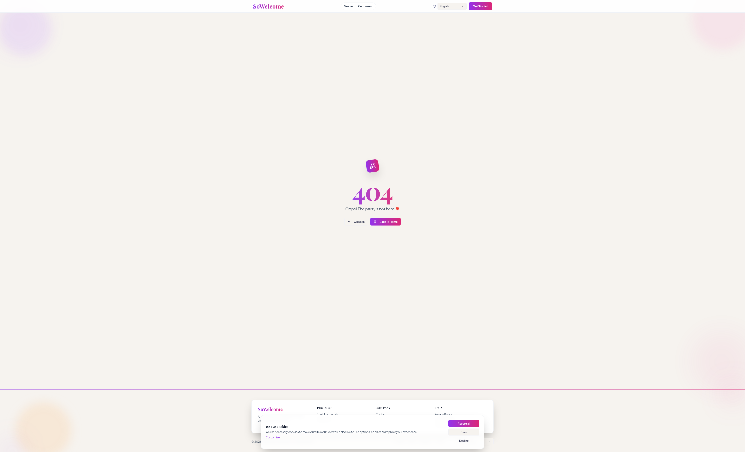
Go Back (359, 221)
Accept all (464, 423)
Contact (381, 414)
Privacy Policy (443, 414)
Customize (273, 437)
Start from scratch (328, 414)
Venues (348, 6)
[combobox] (452, 6)
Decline (464, 440)
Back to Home (389, 221)
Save (464, 432)
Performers (365, 6)
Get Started (480, 6)
